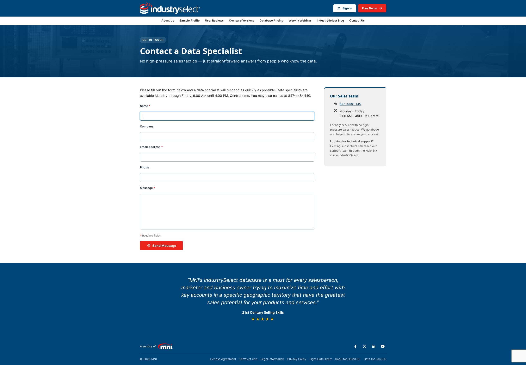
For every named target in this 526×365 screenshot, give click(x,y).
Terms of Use (248, 359)
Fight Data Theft (321, 359)
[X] (364, 346)
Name (145, 106)
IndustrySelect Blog (330, 20)
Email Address (151, 147)
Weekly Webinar (300, 20)
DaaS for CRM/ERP (347, 359)
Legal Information (272, 359)
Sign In (347, 8)
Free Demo (372, 8)
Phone (144, 167)
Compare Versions (241, 20)
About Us (167, 20)
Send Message (164, 246)
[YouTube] (382, 346)
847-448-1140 (350, 104)
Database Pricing (271, 20)
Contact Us (357, 20)
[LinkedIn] (373, 346)
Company (147, 126)
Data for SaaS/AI (375, 359)
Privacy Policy (296, 359)
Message (147, 188)
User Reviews (214, 20)
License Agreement (223, 359)
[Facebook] (355, 346)
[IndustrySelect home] (170, 8)
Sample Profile (189, 20)
